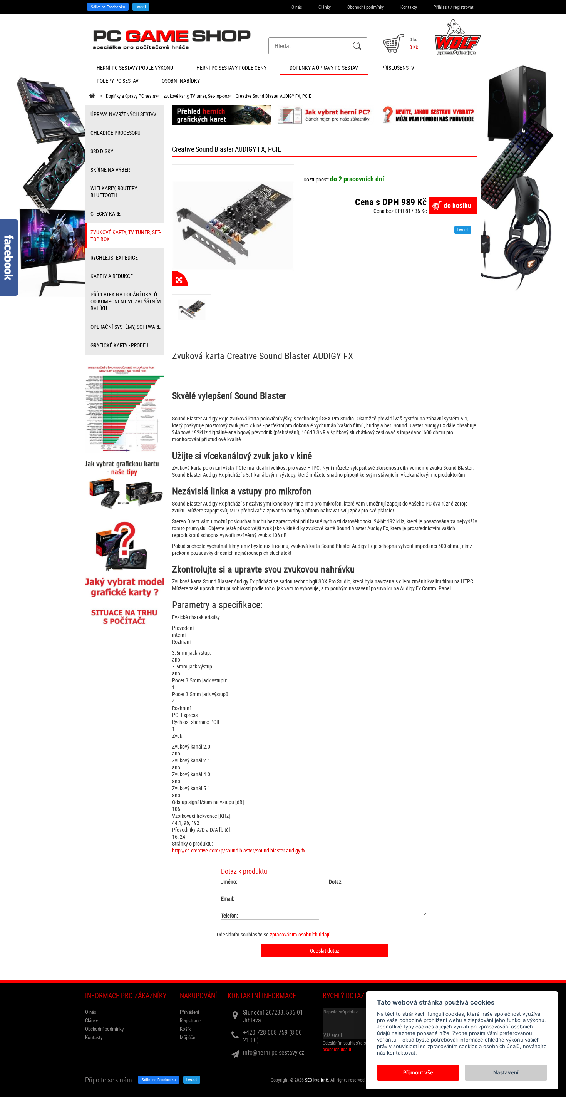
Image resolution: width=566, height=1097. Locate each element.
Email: (227, 898)
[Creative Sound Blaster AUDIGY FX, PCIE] (233, 225)
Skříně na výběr (110, 169)
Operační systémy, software (125, 326)
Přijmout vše (418, 1072)
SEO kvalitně (316, 1080)
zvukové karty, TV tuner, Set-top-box (196, 96)
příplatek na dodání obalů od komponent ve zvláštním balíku (125, 301)
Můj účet (188, 1037)
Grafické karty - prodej (119, 345)
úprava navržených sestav (123, 114)
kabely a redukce (111, 276)
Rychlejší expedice (114, 257)
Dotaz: (335, 881)
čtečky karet (106, 213)
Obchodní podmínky (365, 7)
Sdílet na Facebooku (108, 7)
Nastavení (505, 1072)
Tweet (140, 6)
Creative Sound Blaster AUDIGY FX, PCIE (273, 96)
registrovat (463, 7)
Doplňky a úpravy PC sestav (131, 96)
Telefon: (229, 915)
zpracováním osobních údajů (300, 934)
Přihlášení (189, 1011)
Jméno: (229, 881)
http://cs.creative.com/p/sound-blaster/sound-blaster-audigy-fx (238, 850)
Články (324, 7)
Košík (185, 1028)
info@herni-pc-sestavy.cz (273, 1052)
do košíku (457, 205)
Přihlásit (441, 7)
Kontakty (408, 7)
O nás (296, 7)
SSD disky (101, 151)
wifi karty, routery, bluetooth (114, 191)
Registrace (190, 1020)
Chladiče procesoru (115, 132)
